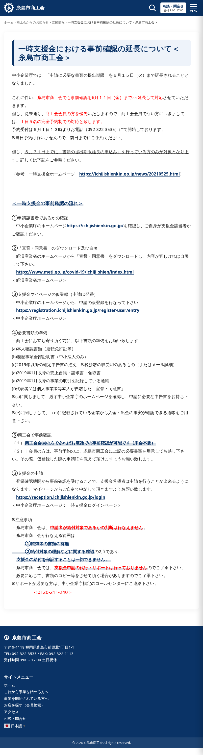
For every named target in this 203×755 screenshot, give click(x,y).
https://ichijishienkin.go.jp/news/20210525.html (129, 174)
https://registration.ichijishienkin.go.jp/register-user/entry (77, 310)
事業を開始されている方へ (26, 698)
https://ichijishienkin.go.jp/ (95, 225)
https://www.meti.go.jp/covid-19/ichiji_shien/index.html (75, 272)
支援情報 (58, 22)
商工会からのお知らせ (33, 22)
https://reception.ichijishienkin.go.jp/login (60, 497)
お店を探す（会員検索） (24, 705)
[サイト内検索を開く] (152, 8)
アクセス (11, 711)
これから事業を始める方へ (26, 691)
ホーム (9, 22)
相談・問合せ (15, 718)
